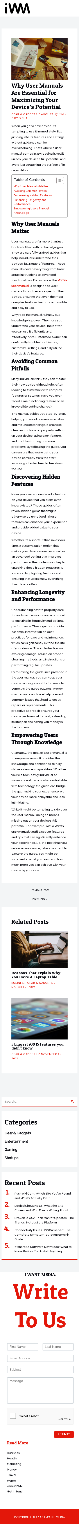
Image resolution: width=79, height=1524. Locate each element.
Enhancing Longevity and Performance (30, 202)
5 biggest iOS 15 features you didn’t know (37, 1046)
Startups (11, 1158)
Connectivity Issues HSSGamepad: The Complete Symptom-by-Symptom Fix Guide (42, 1234)
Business (18, 982)
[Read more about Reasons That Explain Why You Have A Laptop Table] (39, 949)
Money (12, 1469)
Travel (11, 1475)
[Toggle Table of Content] (58, 180)
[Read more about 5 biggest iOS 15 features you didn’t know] (39, 1018)
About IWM (15, 1486)
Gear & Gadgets (18, 1133)
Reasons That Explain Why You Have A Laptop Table (35, 974)
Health (12, 1458)
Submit (63, 1434)
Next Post (39, 898)
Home (11, 1480)
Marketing (14, 1464)
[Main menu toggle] (70, 8)
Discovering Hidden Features (33, 195)
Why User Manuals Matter (31, 186)
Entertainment (16, 1141)
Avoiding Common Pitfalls (30, 190)
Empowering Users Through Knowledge (32, 210)
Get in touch (15, 1491)
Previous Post (39, 890)
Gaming (11, 1150)
